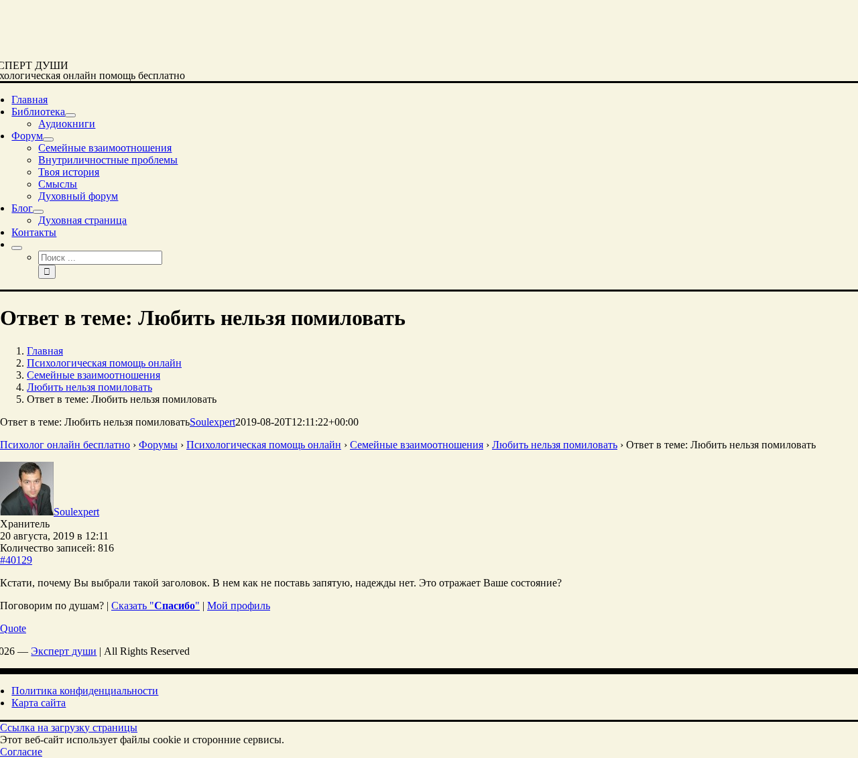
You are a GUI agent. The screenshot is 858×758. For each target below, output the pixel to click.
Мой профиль (238, 605)
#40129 (16, 560)
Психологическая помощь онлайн (263, 444)
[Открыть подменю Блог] (38, 212)
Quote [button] (13, 628)
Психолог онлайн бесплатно (65, 444)
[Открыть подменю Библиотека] (70, 115)
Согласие (21, 751)
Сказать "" (155, 605)
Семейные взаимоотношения (416, 444)
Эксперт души (64, 651)
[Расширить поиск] (16, 248)
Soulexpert (212, 422)
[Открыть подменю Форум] (48, 139)
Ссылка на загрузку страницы (68, 727)
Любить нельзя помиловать (554, 444)
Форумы (158, 444)
